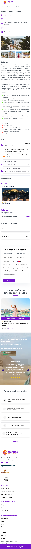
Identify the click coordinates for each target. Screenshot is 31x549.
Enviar (9, 280)
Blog (2, 505)
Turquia (3, 538)
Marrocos (3, 535)
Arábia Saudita (5, 518)
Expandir (27, 143)
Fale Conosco (4, 510)
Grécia (3, 527)
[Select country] (18, 261)
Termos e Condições (6, 494)
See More (15, 441)
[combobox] (7, 262)
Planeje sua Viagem (15, 546)
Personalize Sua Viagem (7, 508)
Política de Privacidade (7, 491)
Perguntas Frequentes (7, 497)
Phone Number (20, 260)
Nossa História (5, 488)
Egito (2, 524)
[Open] (14, 262)
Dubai (2, 521)
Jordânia (3, 532)
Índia (2, 529)
